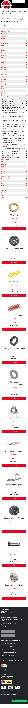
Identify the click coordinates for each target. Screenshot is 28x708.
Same (2, 181)
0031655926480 (7, 623)
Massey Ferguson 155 (7, 99)
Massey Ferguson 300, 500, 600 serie (12, 152)
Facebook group (9, 631)
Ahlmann (3, 29)
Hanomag (3, 67)
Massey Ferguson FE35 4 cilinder (10, 157)
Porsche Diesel (5, 176)
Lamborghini (4, 84)
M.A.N (3, 93)
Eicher (3, 48)
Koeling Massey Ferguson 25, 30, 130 (13, 129)
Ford (2, 60)
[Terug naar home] (6, 5)
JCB (2, 76)
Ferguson (3, 55)
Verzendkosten (5, 673)
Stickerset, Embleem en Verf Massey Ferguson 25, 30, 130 (12, 141)
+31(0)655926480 (6, 620)
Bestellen (15, 228)
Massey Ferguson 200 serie (9, 105)
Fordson (3, 62)
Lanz (2, 88)
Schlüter (3, 183)
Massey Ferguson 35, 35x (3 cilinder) (12, 153)
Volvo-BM (3, 193)
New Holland (4, 169)
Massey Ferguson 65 (7, 155)
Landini (3, 86)
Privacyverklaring (5, 677)
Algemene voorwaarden (7, 676)
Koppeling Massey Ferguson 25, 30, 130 (13, 131)
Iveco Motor (4, 74)
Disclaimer (3, 674)
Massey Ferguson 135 (7, 98)
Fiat (2, 57)
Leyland (3, 91)
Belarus (3, 33)
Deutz (2, 45)
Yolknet (9, 693)
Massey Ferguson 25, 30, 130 (10, 110)
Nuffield (3, 171)
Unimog (3, 188)
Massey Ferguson (5, 96)
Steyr (2, 185)
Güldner (3, 64)
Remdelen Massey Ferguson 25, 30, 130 (13, 138)
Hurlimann (4, 69)
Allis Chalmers (5, 31)
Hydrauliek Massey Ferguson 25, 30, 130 (13, 126)
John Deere (4, 79)
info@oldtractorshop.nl (7, 626)
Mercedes (3, 164)
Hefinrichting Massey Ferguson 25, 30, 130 (14, 124)
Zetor (2, 197)
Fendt (2, 53)
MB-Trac (3, 161)
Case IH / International (7, 41)
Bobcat (3, 38)
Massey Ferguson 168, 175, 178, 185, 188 (12, 103)
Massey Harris (5, 159)
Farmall (3, 50)
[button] (12, 6)
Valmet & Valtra (5, 190)
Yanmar (3, 195)
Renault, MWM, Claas (6, 178)
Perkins (3, 173)
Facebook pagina (9, 636)
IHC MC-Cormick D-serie (7, 72)
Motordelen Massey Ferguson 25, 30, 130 (14, 133)
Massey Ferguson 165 (7, 101)
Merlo (2, 166)
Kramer (3, 81)
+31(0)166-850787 (13, 617)
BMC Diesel (4, 36)
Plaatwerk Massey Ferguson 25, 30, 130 (13, 136)
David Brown (4, 43)
